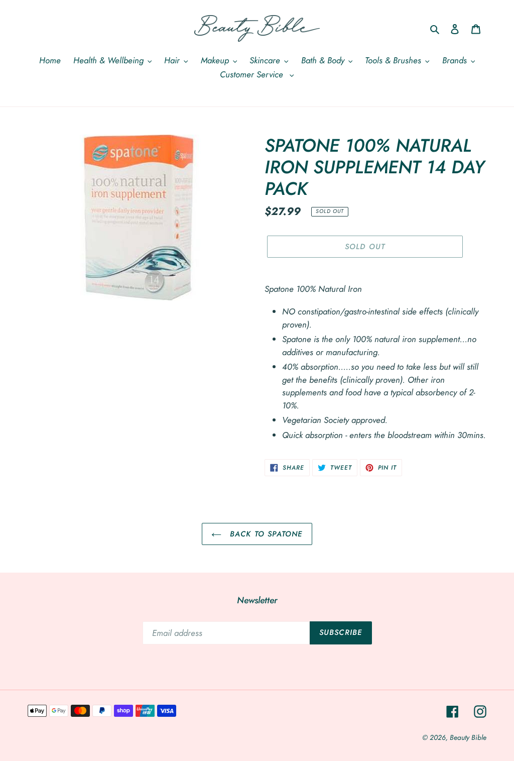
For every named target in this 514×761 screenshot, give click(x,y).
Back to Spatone (264, 533)
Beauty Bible (468, 737)
